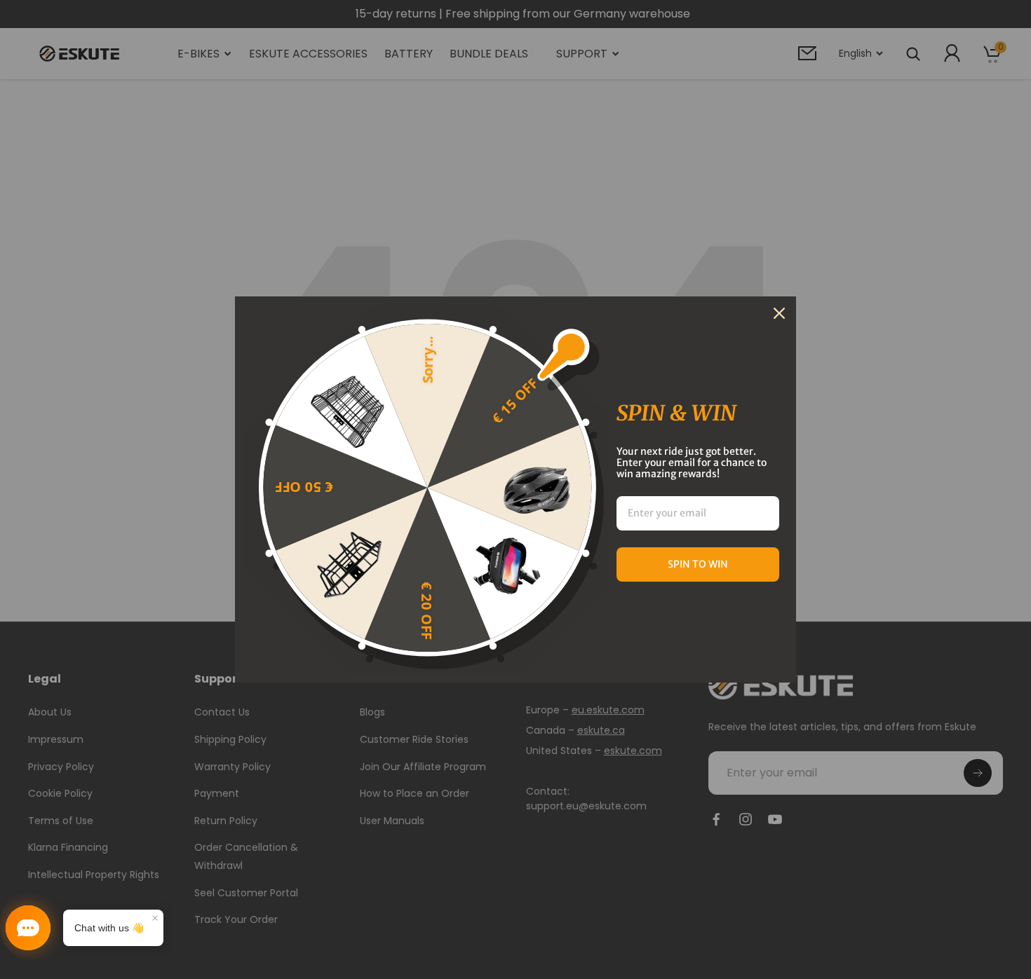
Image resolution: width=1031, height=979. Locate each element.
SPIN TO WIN (698, 564)
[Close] (779, 313)
